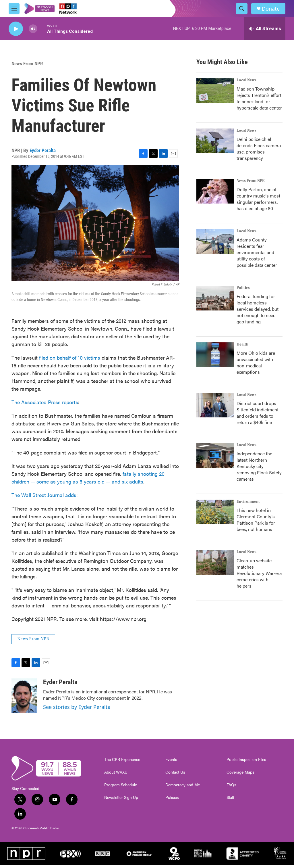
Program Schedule (120, 784)
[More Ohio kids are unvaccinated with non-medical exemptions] (215, 354)
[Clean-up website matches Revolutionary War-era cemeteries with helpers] (215, 562)
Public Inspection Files (246, 759)
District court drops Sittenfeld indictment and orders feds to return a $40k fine (257, 412)
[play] (15, 29)
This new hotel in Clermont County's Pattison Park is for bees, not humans (256, 519)
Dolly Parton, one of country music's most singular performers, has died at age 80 (258, 199)
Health (242, 344)
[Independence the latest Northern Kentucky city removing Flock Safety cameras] (215, 455)
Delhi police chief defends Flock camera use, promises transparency (259, 148)
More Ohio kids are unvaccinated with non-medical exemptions (256, 362)
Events (171, 759)
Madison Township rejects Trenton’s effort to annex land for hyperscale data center (259, 98)
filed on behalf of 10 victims (69, 357)
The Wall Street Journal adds (43, 494)
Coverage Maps (240, 772)
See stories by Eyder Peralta (77, 706)
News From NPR (27, 63)
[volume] (33, 28)
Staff (230, 797)
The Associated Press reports (44, 402)
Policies (172, 797)
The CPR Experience (122, 759)
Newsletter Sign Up (121, 797)
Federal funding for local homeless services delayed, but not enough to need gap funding (257, 309)
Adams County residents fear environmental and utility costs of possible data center (257, 252)
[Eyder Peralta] (24, 695)
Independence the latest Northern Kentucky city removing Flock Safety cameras (259, 466)
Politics (243, 287)
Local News (246, 80)
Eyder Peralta (43, 150)
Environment (248, 501)
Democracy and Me (182, 784)
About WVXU (115, 772)
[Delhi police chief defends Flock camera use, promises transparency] (215, 140)
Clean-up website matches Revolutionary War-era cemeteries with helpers (259, 573)
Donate (271, 9)
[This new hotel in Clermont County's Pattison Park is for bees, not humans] (215, 512)
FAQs (231, 784)
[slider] (42, 29)
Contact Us (175, 772)
